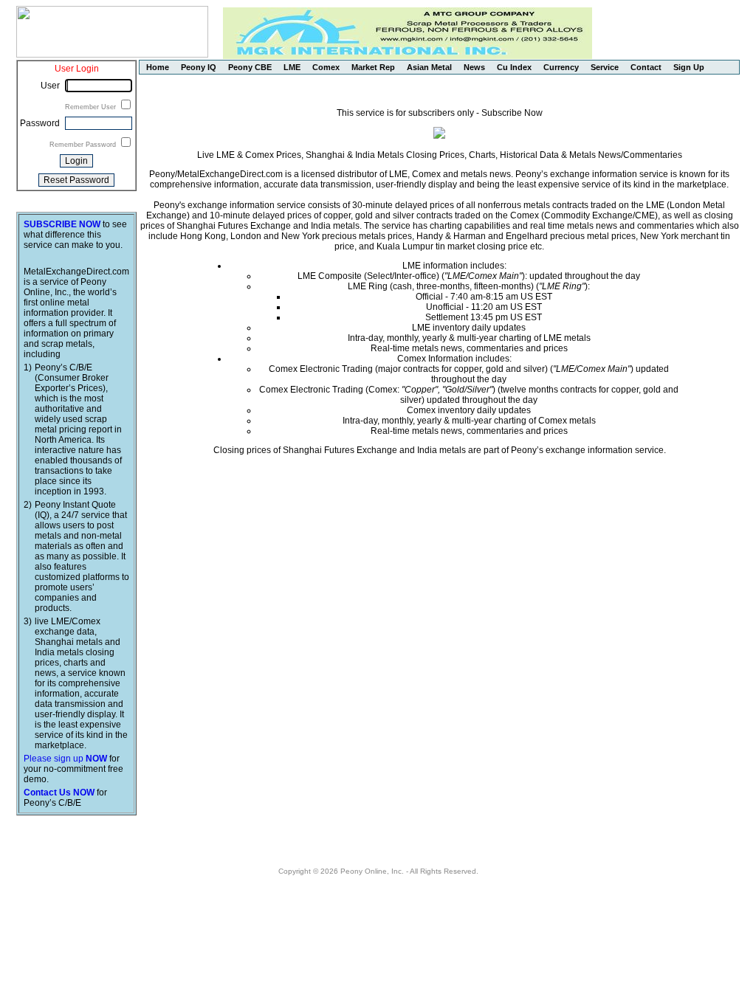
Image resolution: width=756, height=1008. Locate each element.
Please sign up (65, 758)
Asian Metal (429, 67)
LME (292, 67)
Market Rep (373, 67)
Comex (326, 67)
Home (157, 67)
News (474, 67)
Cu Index (514, 67)
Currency (561, 67)
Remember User (91, 107)
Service (605, 67)
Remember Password (83, 144)
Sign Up (688, 67)
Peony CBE (250, 67)
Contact (646, 67)
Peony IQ (198, 67)
